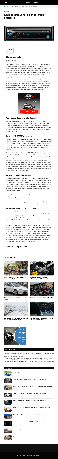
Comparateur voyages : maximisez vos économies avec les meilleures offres (31, 429)
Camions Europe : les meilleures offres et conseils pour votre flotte (28, 414)
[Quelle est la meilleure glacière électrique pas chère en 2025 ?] (16, 268)
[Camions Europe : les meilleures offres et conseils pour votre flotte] (8, 416)
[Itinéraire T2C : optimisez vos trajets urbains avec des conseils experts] (8, 395)
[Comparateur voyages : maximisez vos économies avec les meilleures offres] (8, 430)
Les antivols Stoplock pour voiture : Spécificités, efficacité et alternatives (40, 278)
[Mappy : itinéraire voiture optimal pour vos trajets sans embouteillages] (8, 402)
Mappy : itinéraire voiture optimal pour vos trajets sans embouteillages (29, 400)
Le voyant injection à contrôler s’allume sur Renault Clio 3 (26, 372)
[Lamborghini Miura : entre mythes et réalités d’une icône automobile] (8, 423)
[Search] (52, 2)
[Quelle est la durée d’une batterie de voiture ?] (42, 289)
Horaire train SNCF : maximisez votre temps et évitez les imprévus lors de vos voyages (33, 386)
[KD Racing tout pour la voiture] (29, 2)
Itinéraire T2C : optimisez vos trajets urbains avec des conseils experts (29, 393)
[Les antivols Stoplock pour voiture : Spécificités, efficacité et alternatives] (42, 268)
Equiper (6, 11)
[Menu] (6, 2)
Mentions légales (28, 455)
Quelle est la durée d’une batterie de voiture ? (42, 298)
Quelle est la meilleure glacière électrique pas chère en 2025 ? (15, 278)
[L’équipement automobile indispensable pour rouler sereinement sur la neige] (16, 309)
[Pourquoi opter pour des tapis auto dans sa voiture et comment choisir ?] (42, 309)
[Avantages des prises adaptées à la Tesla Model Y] (16, 289)
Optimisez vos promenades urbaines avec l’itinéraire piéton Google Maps (30, 379)
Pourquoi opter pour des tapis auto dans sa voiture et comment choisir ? (41, 319)
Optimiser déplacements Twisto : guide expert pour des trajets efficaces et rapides (32, 407)
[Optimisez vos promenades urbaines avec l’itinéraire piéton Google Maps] (8, 380)
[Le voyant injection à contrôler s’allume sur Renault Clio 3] (8, 373)
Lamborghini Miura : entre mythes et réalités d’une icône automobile (28, 421)
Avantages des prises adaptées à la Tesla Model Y (15, 298)
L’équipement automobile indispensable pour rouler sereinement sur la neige (16, 319)
